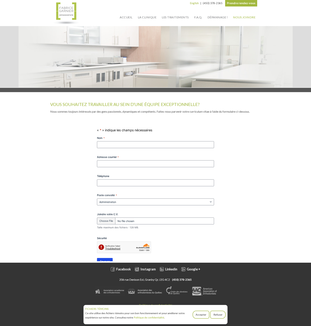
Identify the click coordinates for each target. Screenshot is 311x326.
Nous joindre (244, 17)
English (194, 3)
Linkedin (171, 269)
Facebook (123, 269)
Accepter (201, 314)
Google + (193, 269)
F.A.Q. (198, 17)
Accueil (126, 17)
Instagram (148, 269)
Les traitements (175, 17)
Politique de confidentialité (149, 317)
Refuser (217, 314)
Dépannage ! (218, 17)
